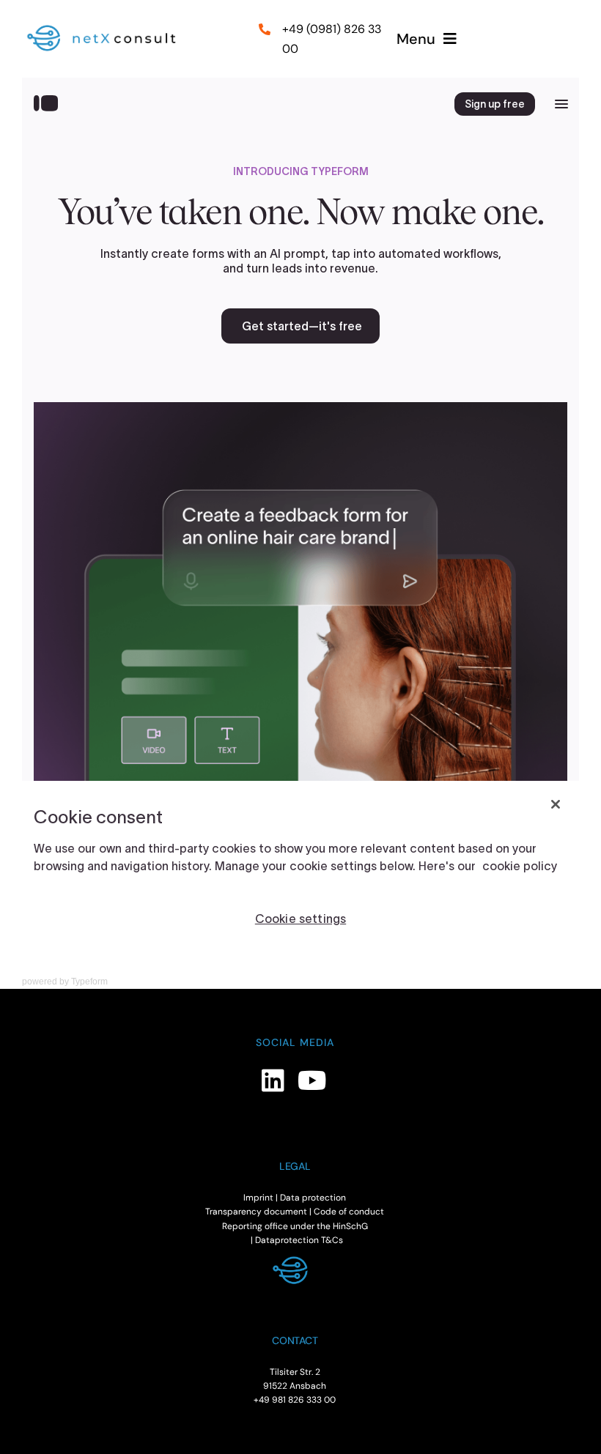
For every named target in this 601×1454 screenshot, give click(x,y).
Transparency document (256, 1211)
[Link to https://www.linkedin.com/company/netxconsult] (273, 1080)
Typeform (89, 981)
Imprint (258, 1197)
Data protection (313, 1197)
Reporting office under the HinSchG (295, 1226)
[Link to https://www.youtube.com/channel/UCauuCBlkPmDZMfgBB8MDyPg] (312, 1080)
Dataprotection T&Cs (299, 1240)
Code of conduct (349, 1211)
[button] (32, 1422)
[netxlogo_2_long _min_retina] (108, 27)
